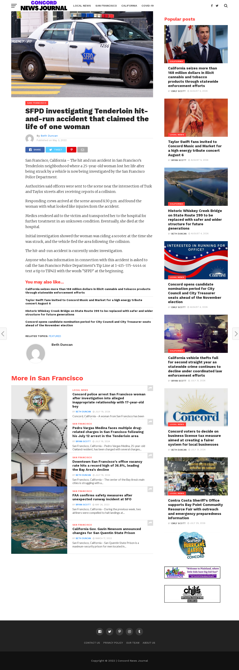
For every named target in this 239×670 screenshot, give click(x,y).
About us (149, 642)
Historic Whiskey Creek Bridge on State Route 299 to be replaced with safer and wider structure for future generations (89, 312)
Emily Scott (178, 91)
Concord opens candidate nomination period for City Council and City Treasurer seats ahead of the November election (88, 323)
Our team (132, 642)
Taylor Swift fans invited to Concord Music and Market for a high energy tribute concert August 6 (83, 301)
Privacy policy (113, 642)
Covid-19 (148, 5)
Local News (82, 5)
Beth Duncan (49, 135)
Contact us (92, 642)
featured (55, 336)
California (129, 5)
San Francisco (106, 5)
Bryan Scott (83, 441)
